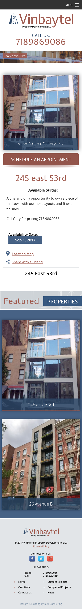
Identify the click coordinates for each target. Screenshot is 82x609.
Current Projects (57, 582)
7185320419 (50, 575)
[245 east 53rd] (41, 365)
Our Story (24, 587)
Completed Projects (59, 587)
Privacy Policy (41, 546)
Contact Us (25, 592)
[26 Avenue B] (41, 464)
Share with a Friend (27, 262)
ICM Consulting (53, 603)
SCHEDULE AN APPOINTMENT (41, 159)
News (51, 592)
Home (21, 582)
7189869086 (41, 42)
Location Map (23, 254)
